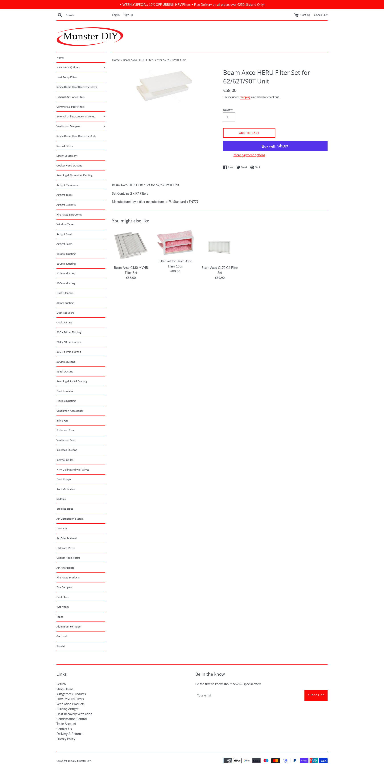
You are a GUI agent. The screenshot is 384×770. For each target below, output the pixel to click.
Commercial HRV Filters (70, 106)
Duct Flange (63, 479)
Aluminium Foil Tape (68, 626)
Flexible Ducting (66, 400)
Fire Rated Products (68, 577)
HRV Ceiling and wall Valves (72, 469)
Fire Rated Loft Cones (69, 214)
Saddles (61, 499)
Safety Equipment (66, 155)
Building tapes (64, 508)
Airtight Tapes (64, 194)
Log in (116, 15)
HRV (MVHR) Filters (80, 67)
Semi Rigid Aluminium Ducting (74, 175)
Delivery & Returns (69, 734)
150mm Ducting (66, 263)
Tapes (59, 616)
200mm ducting (65, 361)
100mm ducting (65, 283)
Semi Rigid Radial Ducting (71, 381)
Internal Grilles (64, 459)
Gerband (61, 636)
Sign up (128, 15)
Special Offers (64, 146)
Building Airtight (67, 709)
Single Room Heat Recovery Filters (76, 87)
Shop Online (64, 689)
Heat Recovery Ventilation (74, 714)
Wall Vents (62, 606)
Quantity (228, 109)
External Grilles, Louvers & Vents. (80, 116)
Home (60, 57)
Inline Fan (62, 420)
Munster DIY (84, 760)
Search (61, 684)
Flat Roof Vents (65, 548)
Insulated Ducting (66, 449)
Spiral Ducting (64, 371)
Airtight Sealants (66, 204)
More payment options (249, 155)
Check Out (321, 15)
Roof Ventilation (66, 489)
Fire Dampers (64, 587)
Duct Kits (61, 528)
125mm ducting (65, 273)
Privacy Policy (65, 739)
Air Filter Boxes (65, 567)
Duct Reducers (65, 312)
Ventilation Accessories (69, 410)
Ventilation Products (70, 704)
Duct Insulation (65, 391)
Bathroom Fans (65, 430)
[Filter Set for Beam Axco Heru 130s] (175, 242)
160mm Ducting (66, 253)
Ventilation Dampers (80, 126)
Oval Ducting (64, 322)
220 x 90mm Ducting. (69, 332)
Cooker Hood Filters (68, 557)
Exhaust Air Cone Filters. (70, 97)
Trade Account (66, 724)
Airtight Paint (64, 234)
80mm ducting (65, 303)
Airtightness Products (71, 694)
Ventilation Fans (65, 440)
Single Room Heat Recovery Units (76, 136)
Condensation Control (71, 719)
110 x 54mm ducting (68, 351)
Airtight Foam (64, 243)
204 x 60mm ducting (68, 342)
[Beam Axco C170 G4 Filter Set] (220, 245)
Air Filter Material (66, 538)
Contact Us (64, 729)
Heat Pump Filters (66, 77)
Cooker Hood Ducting (69, 165)
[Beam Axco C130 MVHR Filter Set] (131, 245)
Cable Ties (62, 597)
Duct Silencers (64, 293)
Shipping (245, 97)
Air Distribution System (70, 518)
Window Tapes (65, 224)
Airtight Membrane (67, 185)
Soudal (60, 646)
